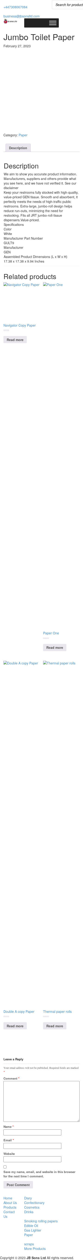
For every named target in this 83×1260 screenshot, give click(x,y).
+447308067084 (15, 7)
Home (7, 1198)
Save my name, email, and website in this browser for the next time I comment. (39, 1174)
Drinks (28, 1212)
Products (9, 1207)
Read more (15, 339)
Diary (28, 1198)
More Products (35, 1248)
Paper (23, 135)
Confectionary (34, 1202)
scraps (29, 1244)
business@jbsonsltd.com (21, 16)
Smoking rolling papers (41, 1221)
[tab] (18, 148)
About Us (10, 1202)
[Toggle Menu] (52, 23)
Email (8, 1140)
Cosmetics (31, 1207)
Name (8, 1126)
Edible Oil (31, 1225)
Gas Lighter (32, 1230)
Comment (11, 1078)
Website (9, 1153)
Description (18, 148)
